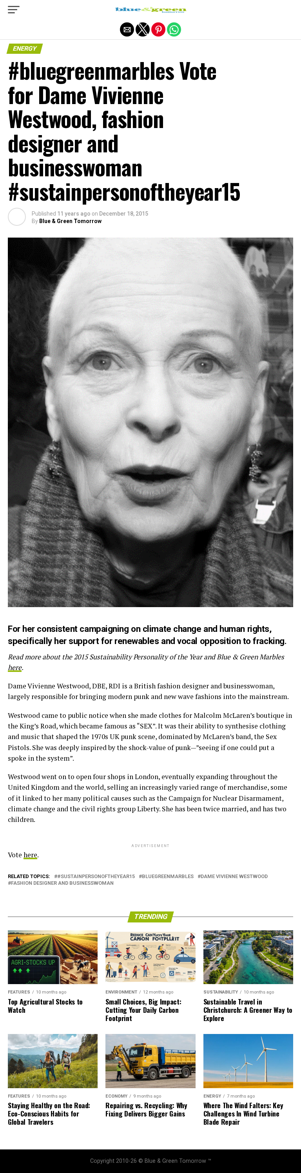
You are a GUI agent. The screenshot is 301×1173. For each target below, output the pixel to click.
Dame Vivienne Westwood (234, 876)
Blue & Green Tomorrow (70, 221)
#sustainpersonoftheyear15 (96, 876)
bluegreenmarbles (168, 876)
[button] (14, 10)
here (15, 667)
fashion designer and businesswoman (62, 883)
